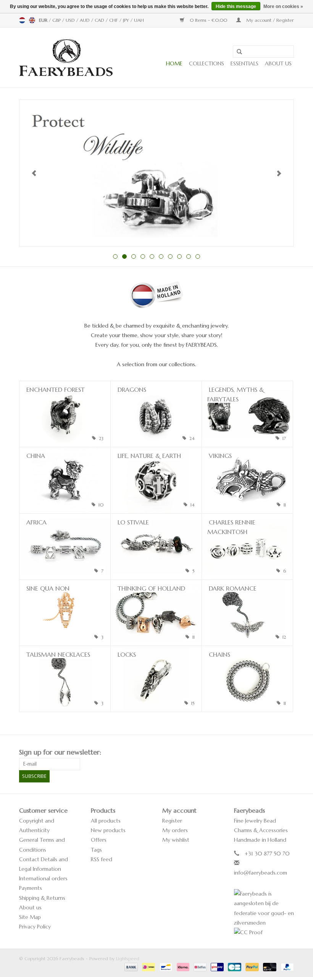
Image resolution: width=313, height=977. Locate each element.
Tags (96, 849)
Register (172, 820)
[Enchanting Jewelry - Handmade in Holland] (66, 57)
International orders (43, 878)
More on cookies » (283, 6)
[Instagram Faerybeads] (288, 752)
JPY (127, 20)
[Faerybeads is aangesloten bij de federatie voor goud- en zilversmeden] (264, 908)
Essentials (244, 63)
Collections (206, 63)
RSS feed (101, 859)
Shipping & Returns (42, 897)
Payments (30, 887)
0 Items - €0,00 (208, 20)
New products (108, 830)
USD (71, 20)
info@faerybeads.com (260, 872)
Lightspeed (127, 958)
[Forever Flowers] (156, 173)
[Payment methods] (130, 966)
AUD (85, 20)
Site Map (30, 917)
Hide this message (236, 6)
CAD (100, 20)
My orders (175, 830)
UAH (139, 20)
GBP (57, 20)
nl (22, 20)
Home (174, 63)
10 (197, 256)
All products (106, 820)
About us (278, 63)
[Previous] (34, 173)
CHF (114, 20)
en (32, 20)
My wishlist (175, 839)
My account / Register (269, 20)
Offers (98, 839)
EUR (44, 20)
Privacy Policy (35, 926)
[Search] (236, 51)
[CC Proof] (264, 932)
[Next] (279, 173)
